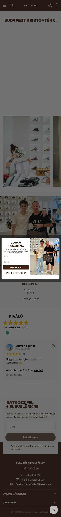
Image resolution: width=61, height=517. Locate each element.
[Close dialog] (57, 240)
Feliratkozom (16, 267)
